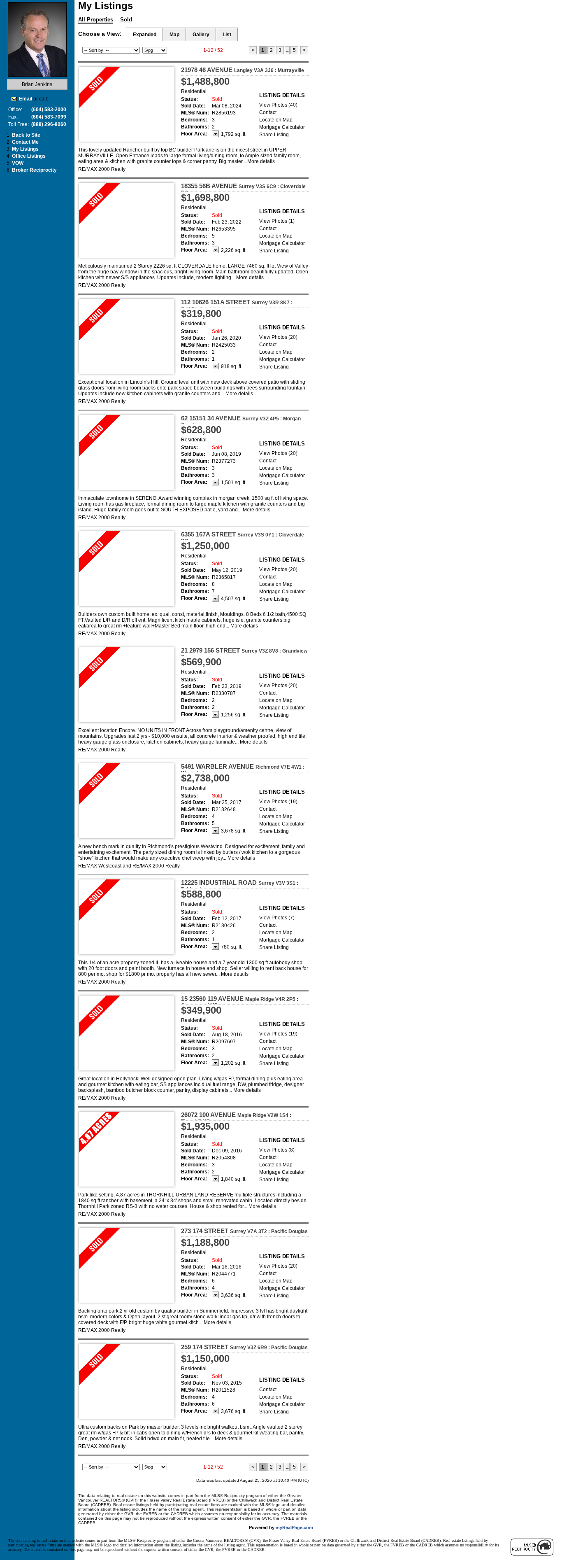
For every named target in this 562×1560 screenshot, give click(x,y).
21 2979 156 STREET (244, 653)
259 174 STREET (244, 1346)
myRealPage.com (294, 1527)
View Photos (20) (278, 337)
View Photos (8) (277, 1150)
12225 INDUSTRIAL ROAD (239, 885)
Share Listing (274, 135)
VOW (17, 163)
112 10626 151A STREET (237, 305)
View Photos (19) (278, 801)
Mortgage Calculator (282, 127)
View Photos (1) (277, 221)
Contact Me (25, 142)
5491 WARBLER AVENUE (242, 769)
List (227, 34)
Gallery (201, 34)
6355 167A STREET (242, 537)
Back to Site (26, 135)
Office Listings (29, 156)
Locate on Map (276, 120)
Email (25, 99)
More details (261, 161)
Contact (267, 112)
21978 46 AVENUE (242, 69)
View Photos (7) (277, 918)
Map (174, 34)
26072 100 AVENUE (236, 1117)
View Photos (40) (278, 105)
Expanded (144, 34)
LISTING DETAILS (282, 95)
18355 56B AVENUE (243, 189)
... (287, 50)
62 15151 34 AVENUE (241, 421)
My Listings (25, 149)
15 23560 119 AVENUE (239, 1001)
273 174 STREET (244, 1230)
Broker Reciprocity (34, 170)
